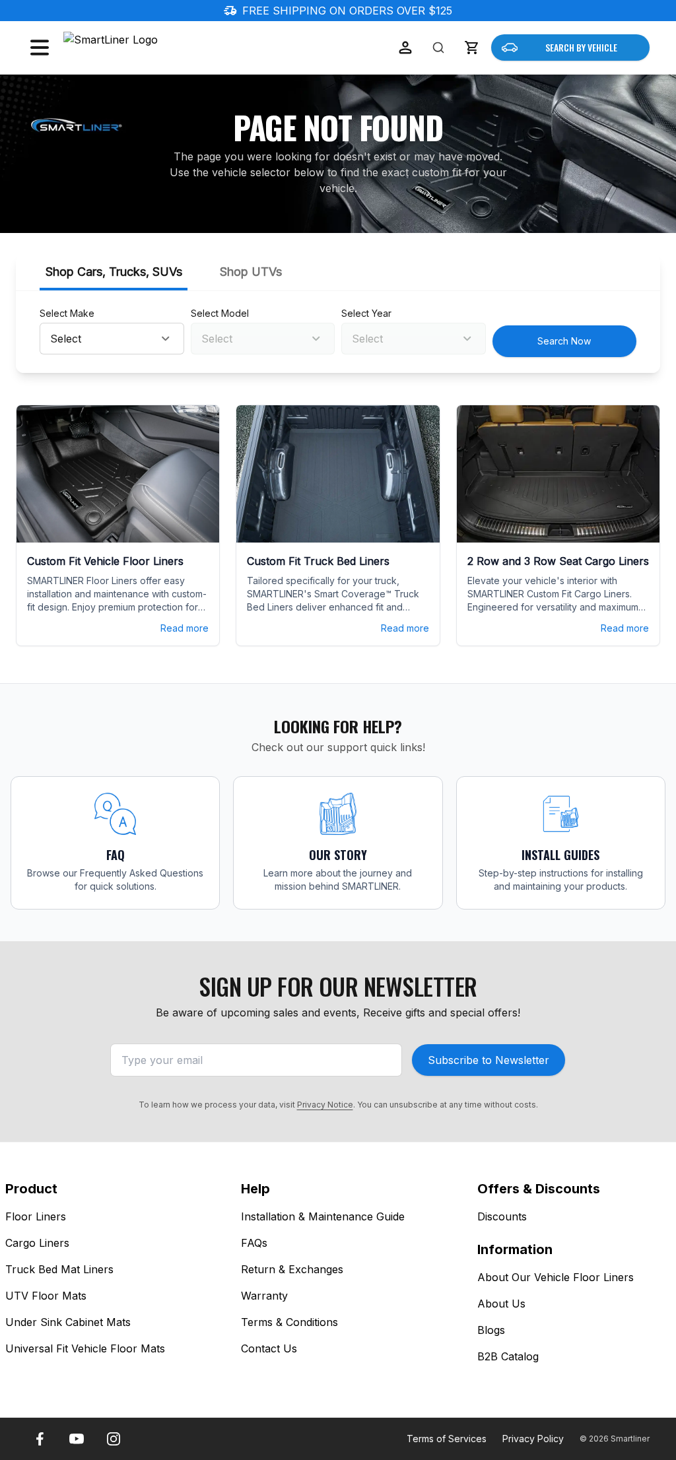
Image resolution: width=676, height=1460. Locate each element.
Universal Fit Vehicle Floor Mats (85, 1348)
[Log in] (405, 47)
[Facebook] (39, 1438)
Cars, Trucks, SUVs (114, 272)
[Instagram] (113, 1438)
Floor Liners (35, 1216)
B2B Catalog (508, 1356)
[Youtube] (76, 1438)
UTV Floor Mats (45, 1295)
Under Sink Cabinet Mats (68, 1322)
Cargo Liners (37, 1242)
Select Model (220, 313)
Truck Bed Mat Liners (59, 1269)
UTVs (251, 272)
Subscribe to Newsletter (488, 1060)
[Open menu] (39, 47)
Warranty (264, 1295)
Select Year (366, 313)
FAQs (254, 1242)
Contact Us (269, 1348)
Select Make (67, 313)
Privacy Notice (325, 1105)
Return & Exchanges (292, 1269)
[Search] (438, 47)
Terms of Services (447, 1438)
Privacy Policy (533, 1438)
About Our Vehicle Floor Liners (555, 1277)
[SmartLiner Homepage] (133, 47)
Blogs (491, 1330)
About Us (501, 1303)
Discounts (502, 1216)
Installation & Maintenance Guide (323, 1216)
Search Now (564, 341)
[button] (471, 47)
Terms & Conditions (289, 1322)
